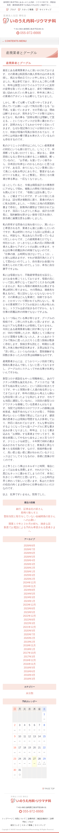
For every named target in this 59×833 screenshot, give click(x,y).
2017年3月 (29, 656)
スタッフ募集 (28, 9)
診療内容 (31, 819)
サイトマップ (45, 9)
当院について (20, 819)
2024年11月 (29, 586)
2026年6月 (29, 553)
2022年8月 (29, 619)
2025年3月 (29, 575)
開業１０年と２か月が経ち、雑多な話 (29, 523)
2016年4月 (29, 675)
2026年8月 (29, 545)
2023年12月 (29, 604)
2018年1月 (29, 649)
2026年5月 (29, 556)
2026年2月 (29, 567)
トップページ (7, 819)
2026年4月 (29, 560)
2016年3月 (29, 678)
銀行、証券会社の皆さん (29, 508)
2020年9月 (29, 630)
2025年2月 (29, 578)
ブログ (13, 9)
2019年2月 (29, 641)
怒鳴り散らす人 (29, 512)
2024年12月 (29, 582)
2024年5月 (29, 593)
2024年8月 (29, 589)
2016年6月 (29, 671)
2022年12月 (29, 615)
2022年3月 (29, 623)
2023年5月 (29, 612)
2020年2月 (29, 638)
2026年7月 (29, 549)
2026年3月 (29, 564)
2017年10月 (29, 652)
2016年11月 (29, 664)
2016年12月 (29, 660)
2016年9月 (29, 667)
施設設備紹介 (42, 819)
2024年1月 (29, 601)
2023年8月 (29, 608)
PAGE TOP (50, 789)
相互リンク (15, 825)
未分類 (29, 693)
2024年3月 (29, 597)
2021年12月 (29, 627)
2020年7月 (29, 634)
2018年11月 (29, 645)
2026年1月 (29, 571)
